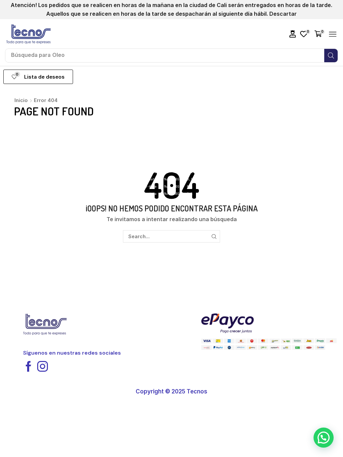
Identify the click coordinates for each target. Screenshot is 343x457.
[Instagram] (42, 366)
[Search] (331, 55)
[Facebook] (28, 366)
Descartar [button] (283, 13)
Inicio (21, 100)
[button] (293, 34)
